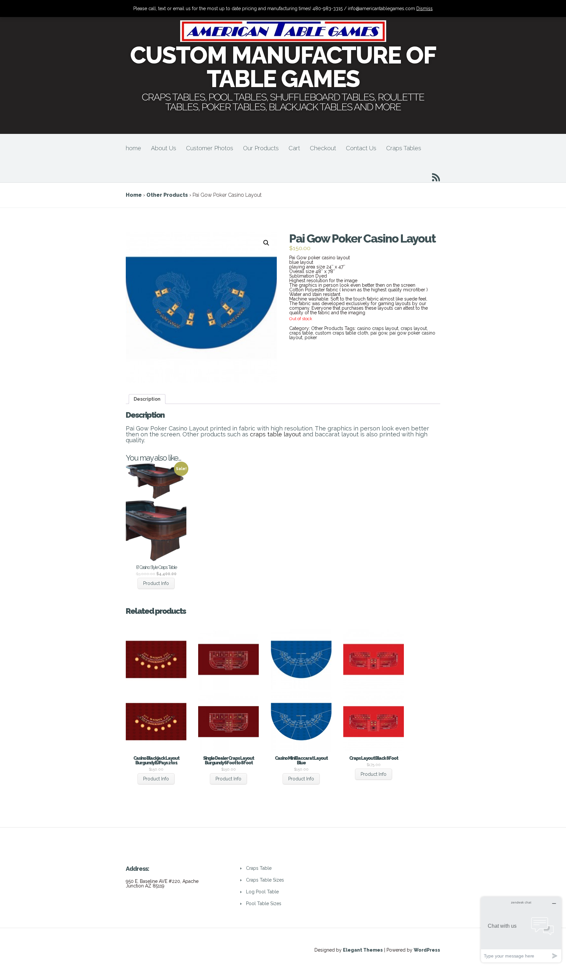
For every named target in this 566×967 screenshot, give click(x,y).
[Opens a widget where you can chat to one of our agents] (521, 929)
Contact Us (361, 148)
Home (134, 195)
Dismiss (424, 8)
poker (311, 337)
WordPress (427, 950)
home (133, 148)
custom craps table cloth (341, 333)
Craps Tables (403, 148)
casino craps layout (377, 328)
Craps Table (259, 868)
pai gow (378, 333)
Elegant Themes (363, 950)
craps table (301, 333)
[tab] (147, 399)
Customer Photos (209, 148)
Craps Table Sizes (265, 880)
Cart (294, 148)
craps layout (414, 328)
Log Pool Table (262, 891)
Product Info (156, 583)
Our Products (261, 148)
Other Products (167, 195)
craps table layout (275, 434)
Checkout (323, 148)
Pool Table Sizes (263, 903)
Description (147, 399)
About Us (163, 148)
